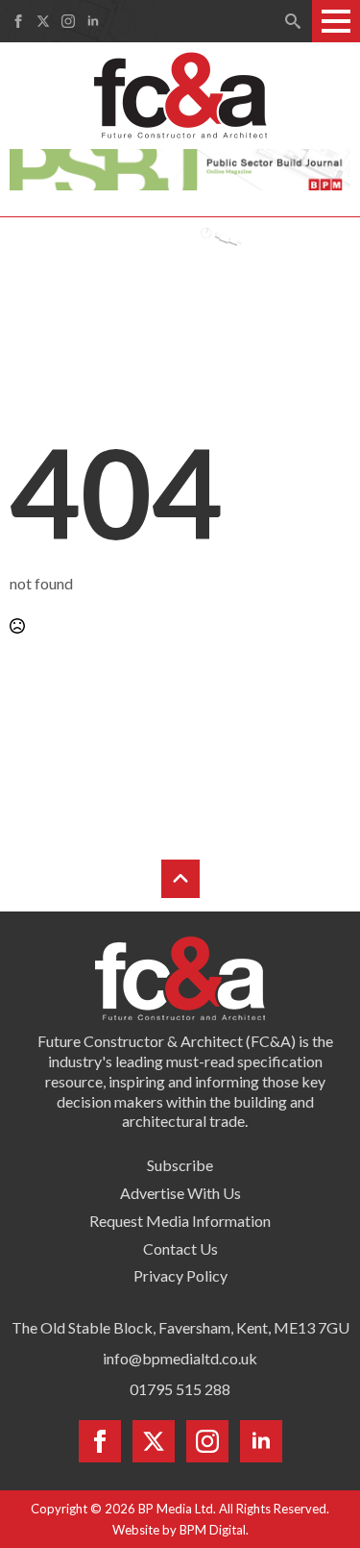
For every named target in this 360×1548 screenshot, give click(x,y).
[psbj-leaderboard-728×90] (179, 168)
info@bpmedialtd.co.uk (180, 1358)
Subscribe (180, 1165)
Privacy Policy (180, 1275)
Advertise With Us (180, 1193)
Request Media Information (180, 1220)
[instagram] (68, 21)
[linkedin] (93, 21)
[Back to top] (180, 879)
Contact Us (180, 1248)
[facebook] (18, 21)
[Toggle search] (293, 21)
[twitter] (43, 21)
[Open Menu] (336, 21)
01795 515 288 (180, 1389)
